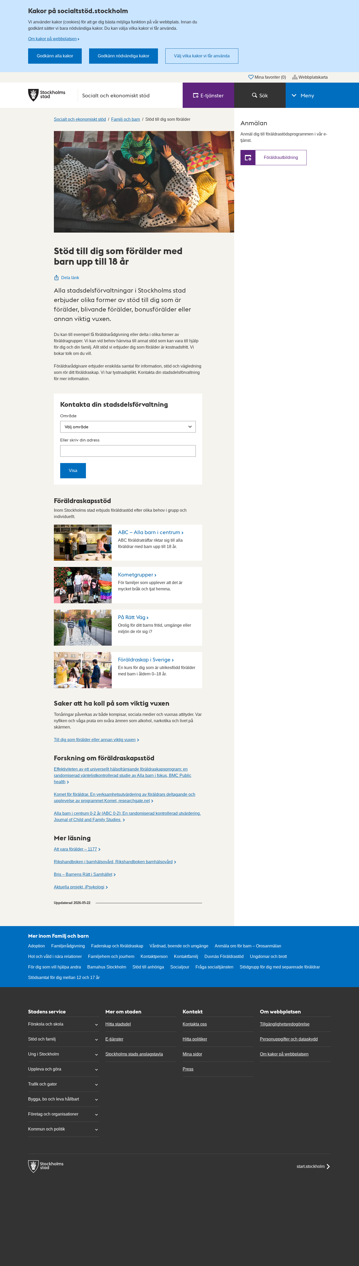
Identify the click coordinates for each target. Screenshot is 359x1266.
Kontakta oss (195, 1024)
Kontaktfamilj (186, 956)
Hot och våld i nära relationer (55, 956)
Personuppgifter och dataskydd (289, 1039)
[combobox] (128, 451)
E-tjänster (114, 1039)
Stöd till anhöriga (148, 967)
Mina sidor (192, 1054)
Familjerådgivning (68, 946)
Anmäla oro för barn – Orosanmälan (248, 946)
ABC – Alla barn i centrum (149, 532)
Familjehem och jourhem (111, 956)
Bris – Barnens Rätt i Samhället (83, 874)
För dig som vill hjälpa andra (54, 967)
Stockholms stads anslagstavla (134, 1054)
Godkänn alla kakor (55, 56)
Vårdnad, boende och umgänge (179, 946)
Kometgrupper (135, 574)
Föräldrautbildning (281, 157)
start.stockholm (311, 1166)
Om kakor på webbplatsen (52, 39)
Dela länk (70, 277)
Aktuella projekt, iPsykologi (79, 887)
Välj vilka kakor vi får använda (202, 56)
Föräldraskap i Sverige (144, 659)
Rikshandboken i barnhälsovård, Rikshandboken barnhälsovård (113, 862)
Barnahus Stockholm (106, 967)
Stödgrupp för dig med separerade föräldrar (280, 967)
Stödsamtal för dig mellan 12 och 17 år (64, 977)
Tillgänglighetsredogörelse (285, 1024)
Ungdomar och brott (268, 956)
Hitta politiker (195, 1039)
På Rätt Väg (131, 617)
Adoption (36, 946)
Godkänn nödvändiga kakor (123, 56)
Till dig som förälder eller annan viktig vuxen (95, 739)
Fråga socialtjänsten (214, 967)
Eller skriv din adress (80, 440)
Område (68, 415)
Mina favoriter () (270, 77)
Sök (263, 95)
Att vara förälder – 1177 (75, 849)
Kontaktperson (154, 956)
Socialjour (179, 967)
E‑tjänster (212, 95)
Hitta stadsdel (118, 1024)
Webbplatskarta (313, 77)
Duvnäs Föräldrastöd (224, 956)
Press (188, 1069)
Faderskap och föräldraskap (117, 946)
